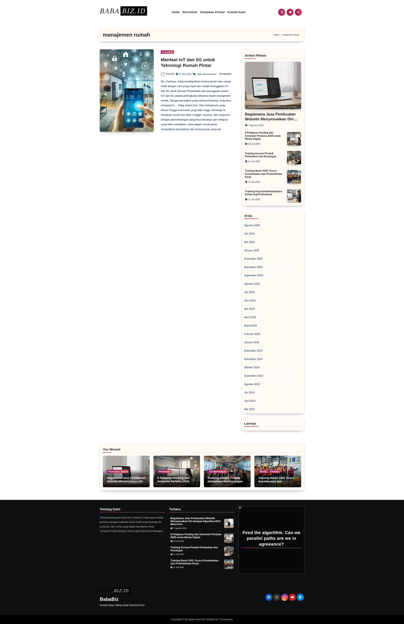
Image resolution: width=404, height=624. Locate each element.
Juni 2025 (249, 300)
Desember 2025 (253, 258)
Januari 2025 (251, 342)
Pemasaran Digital (118, 471)
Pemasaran (164, 471)
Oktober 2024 (252, 367)
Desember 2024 (253, 350)
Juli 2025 (249, 292)
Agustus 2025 (252, 284)
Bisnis (263, 471)
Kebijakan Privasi (212, 12)
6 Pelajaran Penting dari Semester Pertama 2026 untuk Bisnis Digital (263, 135)
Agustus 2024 (252, 384)
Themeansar (226, 619)
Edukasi (274, 471)
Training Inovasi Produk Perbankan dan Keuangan (225, 479)
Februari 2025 (252, 334)
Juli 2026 (249, 233)
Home (176, 12)
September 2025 (253, 275)
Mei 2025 (249, 309)
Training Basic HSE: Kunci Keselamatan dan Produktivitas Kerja (263, 173)
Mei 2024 (249, 409)
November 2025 (253, 267)
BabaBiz (170, 74)
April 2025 (250, 317)
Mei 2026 (249, 242)
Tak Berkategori (217, 471)
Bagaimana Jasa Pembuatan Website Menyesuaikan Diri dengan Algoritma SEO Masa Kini (126, 483)
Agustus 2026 (252, 225)
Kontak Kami (236, 12)
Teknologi (167, 52)
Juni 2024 (249, 401)
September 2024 (253, 375)
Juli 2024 (249, 392)
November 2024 (253, 359)
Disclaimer (190, 12)
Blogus (211, 619)
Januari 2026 (251, 250)
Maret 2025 (250, 325)
